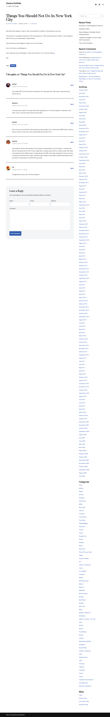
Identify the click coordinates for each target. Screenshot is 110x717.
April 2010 (82, 409)
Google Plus (82, 536)
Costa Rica (82, 520)
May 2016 (82, 198)
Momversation (83, 593)
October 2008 (83, 466)
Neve (7, 715)
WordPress (21, 715)
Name (11, 201)
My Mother (82, 600)
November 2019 (84, 131)
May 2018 (82, 167)
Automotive (82, 501)
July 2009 (82, 438)
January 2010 (83, 419)
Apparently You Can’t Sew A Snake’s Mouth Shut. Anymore (90, 60)
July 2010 (82, 399)
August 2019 (83, 135)
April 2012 (82, 332)
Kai (53, 53)
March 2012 (82, 336)
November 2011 (84, 348)
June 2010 (82, 403)
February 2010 (83, 415)
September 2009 (84, 431)
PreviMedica (82, 632)
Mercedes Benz (84, 581)
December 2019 (84, 128)
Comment (12, 208)
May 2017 (82, 189)
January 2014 (83, 265)
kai (13, 167)
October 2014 (83, 237)
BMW (80, 504)
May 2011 (82, 368)
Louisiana (81, 574)
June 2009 (82, 441)
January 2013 (83, 304)
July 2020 (82, 116)
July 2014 (82, 246)
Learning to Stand (84, 29)
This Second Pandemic (86, 43)
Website (53, 201)
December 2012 (84, 307)
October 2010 (83, 390)
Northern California (84, 613)
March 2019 (82, 144)
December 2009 (84, 422)
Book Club (82, 507)
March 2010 (82, 412)
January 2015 (83, 227)
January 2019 (83, 151)
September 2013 (84, 278)
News (80, 609)
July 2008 (82, 476)
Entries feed (82, 698)
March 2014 (82, 259)
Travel (81, 676)
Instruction (82, 549)
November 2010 (84, 387)
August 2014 (83, 243)
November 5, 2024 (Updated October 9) (91, 26)
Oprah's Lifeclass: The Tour (87, 619)
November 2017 (84, 182)
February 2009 (83, 454)
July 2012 (82, 323)
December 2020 (84, 106)
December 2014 (84, 230)
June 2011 (82, 364)
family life (82, 526)
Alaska (81, 491)
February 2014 (83, 262)
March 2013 (82, 297)
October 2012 (83, 313)
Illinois (81, 546)
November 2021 (84, 96)
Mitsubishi (82, 590)
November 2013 (84, 272)
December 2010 (84, 383)
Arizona (81, 495)
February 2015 (83, 224)
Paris (80, 622)
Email (32, 201)
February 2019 (83, 147)
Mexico (81, 584)
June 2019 (82, 138)
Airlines (81, 488)
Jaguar (81, 555)
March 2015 (82, 221)
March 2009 (82, 450)
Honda (81, 539)
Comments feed (84, 701)
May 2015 (82, 214)
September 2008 (84, 470)
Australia (81, 498)
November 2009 (84, 425)
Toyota (81, 673)
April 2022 (82, 93)
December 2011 (84, 345)
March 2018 (82, 173)
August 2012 (83, 320)
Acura (80, 485)
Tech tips (81, 664)
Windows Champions (85, 686)
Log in (80, 695)
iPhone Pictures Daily (85, 552)
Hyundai (81, 542)
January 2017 (83, 192)
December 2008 (84, 460)
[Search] (102, 16)
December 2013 (84, 269)
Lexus (80, 568)
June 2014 (82, 250)
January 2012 (83, 342)
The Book (82, 670)
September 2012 (84, 317)
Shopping (82, 644)
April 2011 (82, 371)
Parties (81, 625)
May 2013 (82, 291)
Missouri (81, 587)
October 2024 (83, 90)
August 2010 (83, 396)
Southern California (84, 651)
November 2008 (84, 463)
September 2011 (84, 355)
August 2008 (83, 473)
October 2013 (83, 275)
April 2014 (82, 256)
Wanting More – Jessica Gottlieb (88, 76)
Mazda (81, 577)
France (81, 533)
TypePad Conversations (86, 680)
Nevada (81, 603)
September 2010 (84, 393)
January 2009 (83, 457)
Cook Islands (83, 517)
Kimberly (15, 103)
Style (80, 660)
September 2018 (84, 160)
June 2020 (82, 119)
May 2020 (82, 122)
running (13, 65)
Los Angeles (82, 571)
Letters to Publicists (85, 565)
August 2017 (83, 186)
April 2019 (82, 141)
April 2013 (82, 294)
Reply (72, 85)
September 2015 (84, 205)
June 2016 (82, 195)
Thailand (81, 667)
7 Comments (33, 23)
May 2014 (82, 253)
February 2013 (83, 301)
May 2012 (82, 329)
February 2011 (83, 377)
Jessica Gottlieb (12, 23)
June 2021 (82, 100)
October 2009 (83, 428)
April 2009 (82, 447)
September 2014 (84, 240)
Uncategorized (83, 683)
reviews (81, 638)
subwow (14, 141)
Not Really (82, 616)
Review (81, 635)
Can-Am (81, 510)
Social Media (83, 648)
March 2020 (82, 125)
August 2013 (83, 281)
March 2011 (82, 374)
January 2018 (83, 179)
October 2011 (83, 352)
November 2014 (84, 234)
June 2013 (82, 288)
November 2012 (84, 310)
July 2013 (82, 285)
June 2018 (82, 163)
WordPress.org (83, 704)
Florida (81, 530)
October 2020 (83, 109)
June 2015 (82, 211)
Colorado (82, 514)
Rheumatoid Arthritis (85, 641)
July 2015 (82, 208)
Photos (81, 629)
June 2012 (82, 326)
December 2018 (84, 154)
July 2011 (82, 361)
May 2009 (82, 444)
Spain (80, 654)
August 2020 (83, 112)
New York (82, 606)
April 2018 (82, 170)
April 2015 (82, 218)
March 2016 (82, 202)
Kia (80, 561)
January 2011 (83, 380)
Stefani (14, 84)
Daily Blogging (83, 523)
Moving (81, 597)
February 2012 (83, 339)
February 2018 (83, 176)
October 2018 (83, 157)
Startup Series (83, 657)
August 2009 (83, 434)
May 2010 (82, 406)
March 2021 (82, 103)
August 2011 (83, 358)
